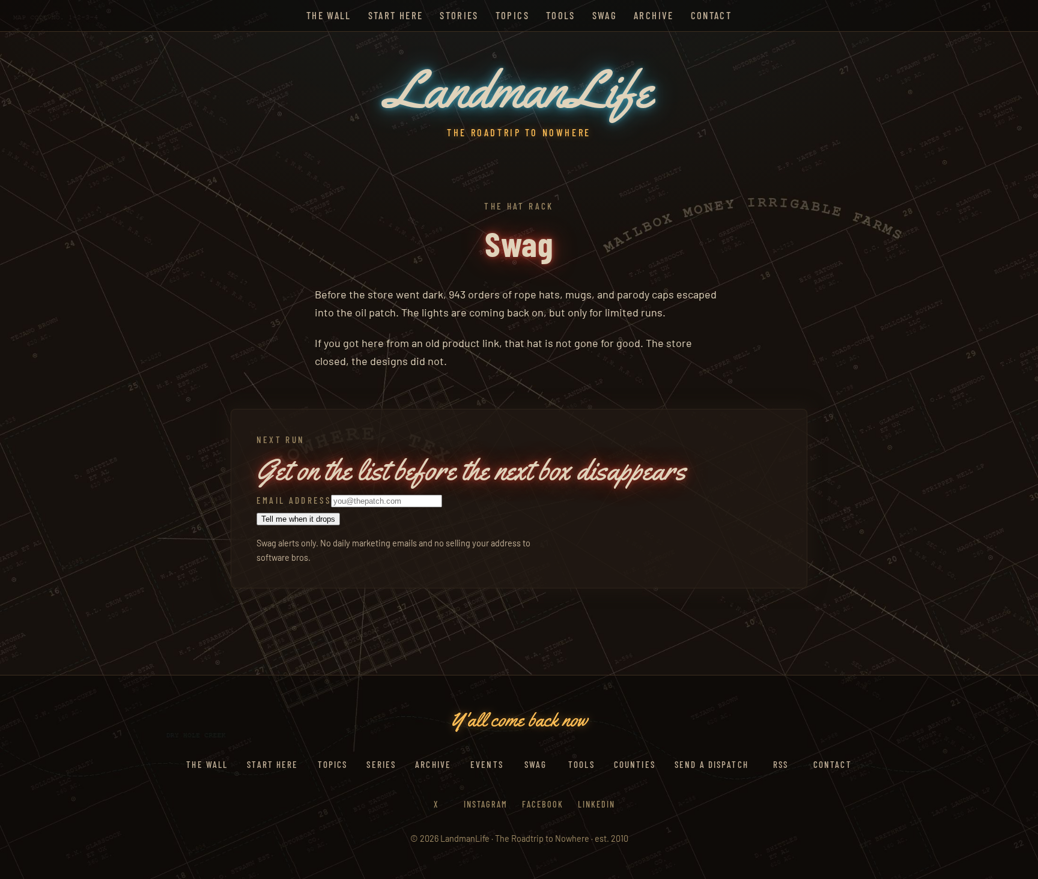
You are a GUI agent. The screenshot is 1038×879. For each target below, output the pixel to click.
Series (381, 764)
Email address (293, 500)
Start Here (395, 15)
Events (486, 764)
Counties (634, 764)
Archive (653, 15)
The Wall (328, 15)
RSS (780, 764)
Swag (604, 15)
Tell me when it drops (298, 519)
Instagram (486, 804)
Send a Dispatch (711, 764)
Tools (560, 15)
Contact (711, 15)
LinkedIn (596, 804)
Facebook (542, 804)
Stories (459, 15)
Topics (512, 15)
